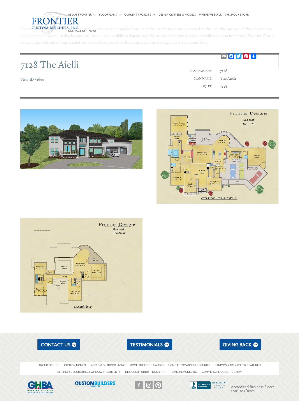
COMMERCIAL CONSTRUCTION (222, 371)
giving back (237, 345)
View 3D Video (32, 80)
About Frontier (80, 14)
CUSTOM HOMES (75, 365)
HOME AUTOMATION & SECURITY (189, 365)
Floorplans (108, 14)
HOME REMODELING (184, 371)
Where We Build (210, 14)
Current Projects (137, 14)
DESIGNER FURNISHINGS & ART (145, 371)
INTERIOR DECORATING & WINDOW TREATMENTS (88, 371)
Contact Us (77, 30)
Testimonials (146, 345)
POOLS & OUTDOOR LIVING (108, 365)
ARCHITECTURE (49, 365)
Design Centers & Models (177, 14)
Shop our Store (237, 14)
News (93, 30)
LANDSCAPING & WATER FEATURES (238, 365)
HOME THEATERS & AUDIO (147, 365)
